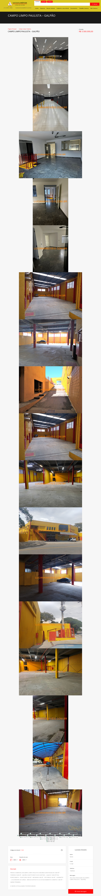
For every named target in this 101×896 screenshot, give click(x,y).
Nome (71, 854)
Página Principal (12, 29)
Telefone (72, 868)
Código (50, 1)
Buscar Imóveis (51, 8)
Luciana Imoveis (81, 850)
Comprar (37, 1)
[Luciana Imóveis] (17, 5)
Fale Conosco (93, 8)
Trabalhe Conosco (84, 8)
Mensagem (72, 875)
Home (37, 8)
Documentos (73, 8)
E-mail (71, 861)
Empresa (42, 8)
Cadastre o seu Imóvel (62, 8)
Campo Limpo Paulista (25, 29)
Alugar (44, 1)
